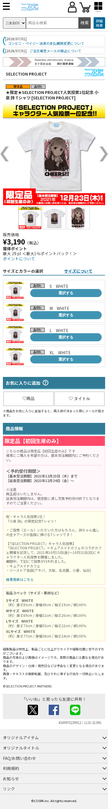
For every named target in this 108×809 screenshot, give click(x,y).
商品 (30, 398)
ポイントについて (19, 258)
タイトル (82, 398)
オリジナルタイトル (21, 748)
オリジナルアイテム (21, 737)
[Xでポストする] (33, 713)
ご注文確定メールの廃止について (55, 51)
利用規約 (11, 768)
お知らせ (11, 778)
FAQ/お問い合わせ (19, 758)
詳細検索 (99, 23)
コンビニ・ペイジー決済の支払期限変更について (46, 43)
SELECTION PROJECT (26, 74)
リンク (9, 788)
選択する (65, 293)
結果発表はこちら (20, 579)
